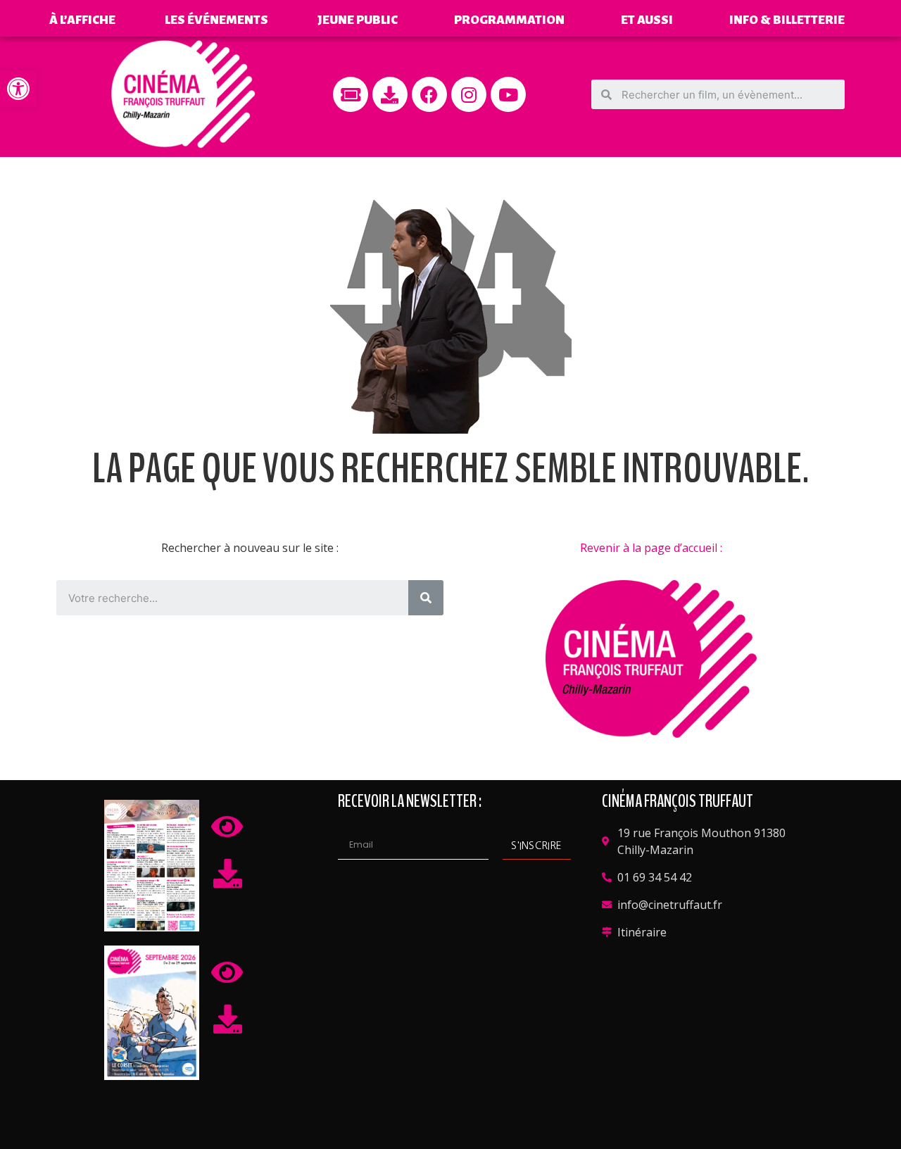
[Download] (390, 94)
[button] (18, 88)
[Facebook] (429, 94)
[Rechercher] (425, 597)
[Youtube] (508, 94)
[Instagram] (468, 94)
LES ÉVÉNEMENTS (216, 20)
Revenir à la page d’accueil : (651, 547)
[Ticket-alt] (350, 94)
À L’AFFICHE (82, 20)
